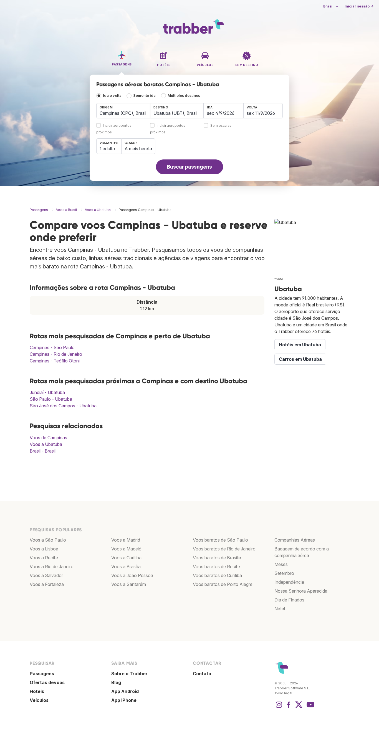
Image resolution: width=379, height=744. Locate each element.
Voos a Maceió (126, 549)
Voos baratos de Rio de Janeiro (224, 549)
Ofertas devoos (47, 682)
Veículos (39, 700)
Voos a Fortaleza (47, 584)
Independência (289, 582)
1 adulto (107, 148)
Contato (202, 673)
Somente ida (144, 95)
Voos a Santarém (128, 584)
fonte (278, 279)
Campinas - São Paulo (52, 347)
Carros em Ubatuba (300, 359)
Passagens (42, 673)
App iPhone (124, 700)
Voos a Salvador (46, 575)
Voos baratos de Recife (216, 566)
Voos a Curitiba (126, 557)
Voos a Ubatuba (46, 444)
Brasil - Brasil (42, 451)
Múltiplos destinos (184, 95)
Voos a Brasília (126, 566)
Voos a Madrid (125, 540)
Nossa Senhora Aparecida (300, 591)
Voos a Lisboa (44, 549)
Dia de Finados (289, 600)
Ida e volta (112, 95)
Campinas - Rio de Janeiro (56, 354)
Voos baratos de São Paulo (220, 540)
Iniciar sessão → (359, 6)
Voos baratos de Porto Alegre (222, 584)
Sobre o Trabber (129, 673)
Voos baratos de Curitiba (217, 575)
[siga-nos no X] (298, 707)
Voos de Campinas (48, 437)
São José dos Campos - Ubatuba (63, 405)
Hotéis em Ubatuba (300, 344)
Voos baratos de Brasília (217, 557)
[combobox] (123, 110)
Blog (116, 682)
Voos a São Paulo (48, 540)
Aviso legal (283, 693)
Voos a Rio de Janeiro (52, 566)
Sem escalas (220, 126)
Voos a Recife (44, 557)
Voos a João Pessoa (132, 575)
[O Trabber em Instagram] (278, 707)
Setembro (284, 573)
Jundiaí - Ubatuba (47, 392)
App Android (125, 691)
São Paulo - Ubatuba (51, 399)
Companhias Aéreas (294, 540)
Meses (281, 564)
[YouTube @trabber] (309, 707)
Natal (279, 608)
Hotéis (37, 691)
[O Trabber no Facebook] (288, 707)
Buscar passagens (189, 167)
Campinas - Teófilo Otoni (55, 361)
